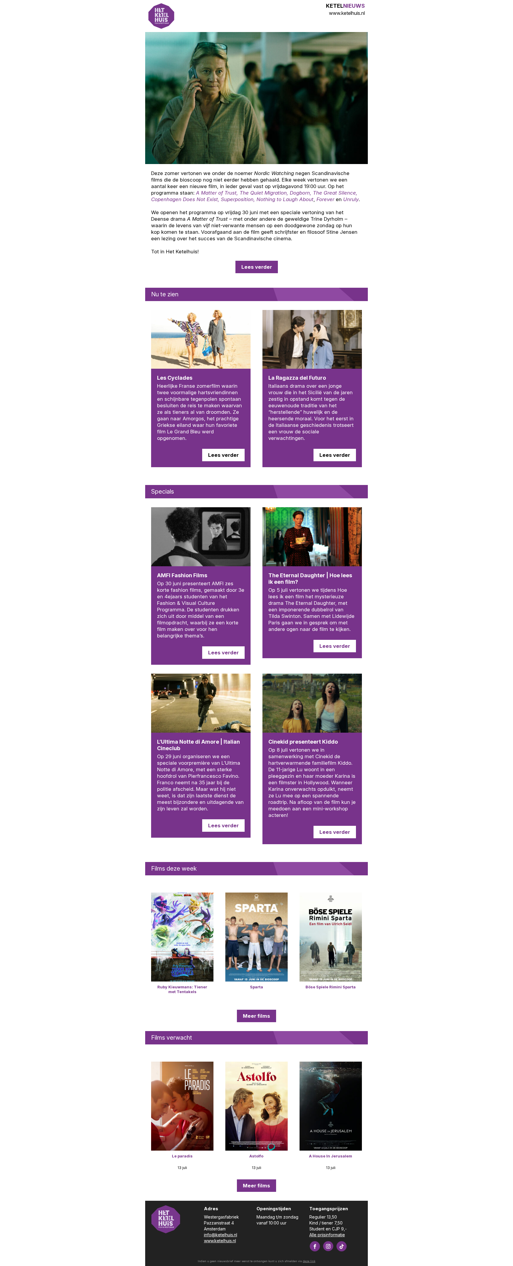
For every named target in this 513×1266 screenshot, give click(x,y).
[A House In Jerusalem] (331, 1106)
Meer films (256, 1016)
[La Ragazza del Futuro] (312, 339)
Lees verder (256, 267)
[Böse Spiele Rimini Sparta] (331, 937)
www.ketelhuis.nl (347, 13)
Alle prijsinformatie (327, 1234)
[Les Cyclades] (201, 339)
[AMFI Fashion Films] (201, 536)
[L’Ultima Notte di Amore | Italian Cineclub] (201, 703)
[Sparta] (256, 937)
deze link (309, 1261)
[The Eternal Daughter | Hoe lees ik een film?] (312, 536)
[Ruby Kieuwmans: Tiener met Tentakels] (182, 937)
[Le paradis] (182, 1106)
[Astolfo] (256, 1106)
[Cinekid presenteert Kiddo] (312, 703)
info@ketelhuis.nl (220, 1234)
